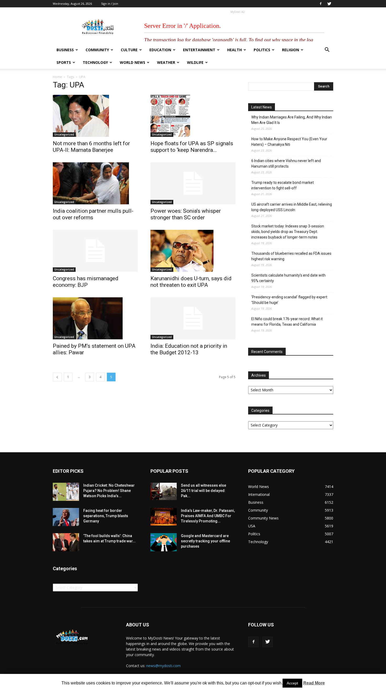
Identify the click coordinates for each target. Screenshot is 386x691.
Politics (262, 49)
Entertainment (199, 49)
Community (97, 49)
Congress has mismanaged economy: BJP (85, 281)
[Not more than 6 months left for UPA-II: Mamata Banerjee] (95, 116)
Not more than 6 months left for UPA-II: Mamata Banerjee (91, 146)
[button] (327, 50)
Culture (129, 49)
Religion (290, 49)
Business (65, 49)
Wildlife (195, 62)
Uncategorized (64, 134)
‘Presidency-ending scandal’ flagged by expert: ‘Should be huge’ (289, 300)
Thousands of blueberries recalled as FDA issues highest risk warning (291, 256)
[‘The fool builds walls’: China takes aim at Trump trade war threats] (66, 542)
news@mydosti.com (163, 665)
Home (57, 77)
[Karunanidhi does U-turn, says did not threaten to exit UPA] (193, 251)
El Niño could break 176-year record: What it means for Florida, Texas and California (287, 321)
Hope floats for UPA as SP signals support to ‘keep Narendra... (191, 146)
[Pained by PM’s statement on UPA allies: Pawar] (95, 318)
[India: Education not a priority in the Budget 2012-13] (193, 318)
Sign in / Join (109, 4)
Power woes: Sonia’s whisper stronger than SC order (185, 214)
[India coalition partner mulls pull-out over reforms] (95, 183)
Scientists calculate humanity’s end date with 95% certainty (288, 278)
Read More (314, 683)
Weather (166, 62)
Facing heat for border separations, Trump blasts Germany (105, 515)
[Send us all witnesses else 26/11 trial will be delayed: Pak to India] (163, 491)
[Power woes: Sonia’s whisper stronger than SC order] (193, 183)
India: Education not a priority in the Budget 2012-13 (188, 349)
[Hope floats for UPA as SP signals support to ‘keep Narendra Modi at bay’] (193, 116)
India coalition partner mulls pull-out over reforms (93, 214)
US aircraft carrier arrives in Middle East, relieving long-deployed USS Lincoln (291, 207)
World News (132, 62)
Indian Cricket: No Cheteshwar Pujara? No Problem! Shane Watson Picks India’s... (109, 490)
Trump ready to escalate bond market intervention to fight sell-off (282, 185)
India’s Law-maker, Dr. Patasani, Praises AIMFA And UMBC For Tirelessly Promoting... (208, 515)
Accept (292, 683)
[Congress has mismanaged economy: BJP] (95, 251)
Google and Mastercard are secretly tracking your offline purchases (205, 541)
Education (160, 49)
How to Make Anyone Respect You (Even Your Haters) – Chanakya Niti (289, 142)
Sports (63, 62)
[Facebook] (321, 3)
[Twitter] (329, 3)
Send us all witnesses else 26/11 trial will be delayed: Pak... (203, 490)
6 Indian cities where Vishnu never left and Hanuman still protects (286, 163)
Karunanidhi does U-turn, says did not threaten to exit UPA (191, 281)
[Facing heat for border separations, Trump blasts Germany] (66, 517)
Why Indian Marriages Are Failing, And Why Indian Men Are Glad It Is (291, 120)
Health (234, 49)
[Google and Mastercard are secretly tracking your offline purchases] (163, 542)
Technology (95, 62)
